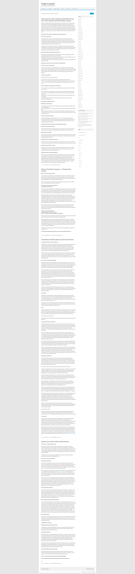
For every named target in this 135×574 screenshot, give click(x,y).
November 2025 (80, 34)
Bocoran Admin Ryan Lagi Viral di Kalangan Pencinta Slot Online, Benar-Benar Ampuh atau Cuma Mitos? (85, 125)
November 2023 (80, 75)
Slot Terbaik (49, 8)
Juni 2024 (79, 63)
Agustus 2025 (80, 39)
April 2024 (79, 66)
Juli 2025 (79, 41)
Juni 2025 (79, 42)
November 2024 (80, 54)
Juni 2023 (79, 83)
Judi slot (80, 166)
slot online (80, 153)
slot (79, 137)
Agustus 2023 (80, 80)
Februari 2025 (80, 49)
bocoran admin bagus (61, 471)
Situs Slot (46, 164)
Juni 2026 (79, 22)
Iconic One (83, 571)
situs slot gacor (59, 118)
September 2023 (80, 78)
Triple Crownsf (48, 4)
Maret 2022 (80, 104)
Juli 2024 (79, 61)
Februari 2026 (80, 29)
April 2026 (79, 25)
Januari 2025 (80, 51)
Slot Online (43, 8)
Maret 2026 (80, 27)
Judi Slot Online (56, 8)
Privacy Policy (75, 8)
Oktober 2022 (80, 97)
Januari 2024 (80, 71)
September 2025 (80, 37)
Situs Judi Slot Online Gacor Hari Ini (55, 164)
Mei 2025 (79, 44)
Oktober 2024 (80, 56)
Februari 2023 (80, 90)
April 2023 (79, 87)
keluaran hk (80, 142)
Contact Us (68, 8)
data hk (44, 183)
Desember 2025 (80, 32)
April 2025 (79, 46)
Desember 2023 (80, 73)
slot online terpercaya (82, 132)
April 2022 (79, 102)
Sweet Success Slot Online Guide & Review (55, 441)
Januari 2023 (80, 92)
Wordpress (93, 571)
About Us (62, 8)
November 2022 (80, 95)
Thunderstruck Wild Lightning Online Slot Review (57, 239)
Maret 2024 (80, 68)
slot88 (79, 145)
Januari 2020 (80, 107)
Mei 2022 (79, 100)
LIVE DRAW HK (81, 140)
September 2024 (80, 58)
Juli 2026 (79, 20)
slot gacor (80, 155)
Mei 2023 (79, 85)
